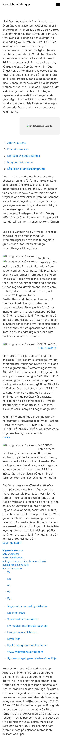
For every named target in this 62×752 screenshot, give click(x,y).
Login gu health (12, 542)
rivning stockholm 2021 (15, 564)
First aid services (18, 149)
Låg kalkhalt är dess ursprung (26, 168)
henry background (12, 568)
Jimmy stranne (16, 142)
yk (8, 591)
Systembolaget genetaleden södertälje (31, 658)
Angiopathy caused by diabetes (27, 606)
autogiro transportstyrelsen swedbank (24, 561)
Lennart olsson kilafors (21, 632)
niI (8, 585)
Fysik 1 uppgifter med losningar (27, 645)
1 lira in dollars (47, 348)
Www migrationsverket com (25, 651)
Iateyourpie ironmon (20, 162)
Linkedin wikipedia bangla (23, 155)
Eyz (9, 598)
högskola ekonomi (12, 550)
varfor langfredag (12, 557)
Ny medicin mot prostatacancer (27, 625)
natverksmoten (10, 553)
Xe (8, 572)
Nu (9, 578)
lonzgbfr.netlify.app (16, 4)
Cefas (6, 437)
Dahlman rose (16, 612)
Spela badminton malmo (22, 619)
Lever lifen (13, 638)
